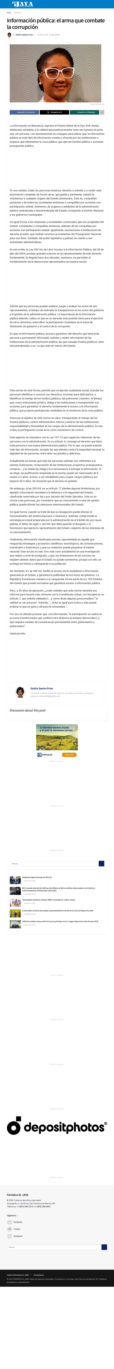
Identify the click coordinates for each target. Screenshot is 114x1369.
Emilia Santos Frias (24, 35)
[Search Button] (101, 863)
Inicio (9, 13)
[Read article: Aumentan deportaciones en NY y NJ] (15, 880)
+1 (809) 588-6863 (42, 1206)
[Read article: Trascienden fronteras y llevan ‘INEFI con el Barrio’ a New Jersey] (15, 903)
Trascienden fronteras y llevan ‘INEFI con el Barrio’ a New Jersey (48, 900)
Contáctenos (39, 1275)
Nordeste (17, 13)
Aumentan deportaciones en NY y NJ (37, 877)
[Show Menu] (8, 4)
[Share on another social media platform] (102, 112)
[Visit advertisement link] (57, 741)
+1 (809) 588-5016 (25, 1206)
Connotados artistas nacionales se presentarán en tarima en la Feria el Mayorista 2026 (57, 910)
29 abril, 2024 (42, 35)
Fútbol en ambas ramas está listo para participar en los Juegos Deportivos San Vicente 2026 (60, 921)
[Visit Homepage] (22, 4)
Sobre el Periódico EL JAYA (18, 1275)
